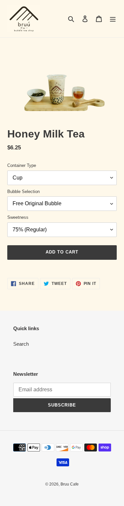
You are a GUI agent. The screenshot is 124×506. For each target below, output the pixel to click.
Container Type (21, 165)
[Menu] (113, 19)
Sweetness (17, 217)
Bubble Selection (23, 191)
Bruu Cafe (70, 484)
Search (21, 344)
